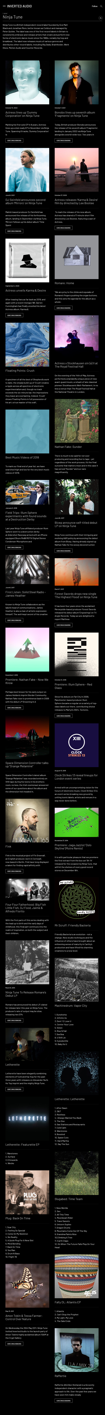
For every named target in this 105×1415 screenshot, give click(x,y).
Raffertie (60, 1376)
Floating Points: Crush (19, 370)
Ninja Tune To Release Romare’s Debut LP (25, 993)
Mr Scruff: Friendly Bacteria (73, 925)
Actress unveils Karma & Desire (25, 290)
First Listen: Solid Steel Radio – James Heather (25, 593)
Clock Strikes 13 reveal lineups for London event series (76, 776)
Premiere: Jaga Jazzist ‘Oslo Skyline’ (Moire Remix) (73, 846)
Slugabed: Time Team (69, 1199)
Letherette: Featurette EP (22, 1144)
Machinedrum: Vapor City (71, 1005)
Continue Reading (14, 140)
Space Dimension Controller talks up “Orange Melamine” (27, 764)
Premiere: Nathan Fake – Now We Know (26, 681)
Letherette (12, 1064)
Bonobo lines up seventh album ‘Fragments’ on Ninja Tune (75, 113)
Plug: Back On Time (17, 1218)
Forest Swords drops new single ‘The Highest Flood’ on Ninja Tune (76, 595)
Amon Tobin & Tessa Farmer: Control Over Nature (23, 1317)
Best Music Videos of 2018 (22, 457)
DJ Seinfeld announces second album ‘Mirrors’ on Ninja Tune (25, 201)
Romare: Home (64, 283)
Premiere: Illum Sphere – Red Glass (73, 685)
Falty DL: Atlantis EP (68, 1302)
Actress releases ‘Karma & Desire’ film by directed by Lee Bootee (76, 201)
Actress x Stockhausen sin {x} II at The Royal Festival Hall (76, 364)
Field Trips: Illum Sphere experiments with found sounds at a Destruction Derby (25, 516)
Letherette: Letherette (70, 1099)
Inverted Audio (19, 6)
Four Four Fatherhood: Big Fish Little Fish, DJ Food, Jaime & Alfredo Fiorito (25, 908)
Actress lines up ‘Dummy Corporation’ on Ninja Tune (22, 113)
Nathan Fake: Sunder (68, 446)
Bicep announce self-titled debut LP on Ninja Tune (76, 524)
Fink (8, 846)
